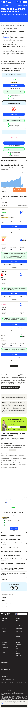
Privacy (24, 429)
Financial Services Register (6, 698)
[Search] (17, 2)
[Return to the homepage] (7, 2)
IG (1, 242)
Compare (21, 229)
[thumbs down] (16, 587)
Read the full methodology (10, 387)
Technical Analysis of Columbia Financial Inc (11, 499)
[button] (23, 427)
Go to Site (14, 85)
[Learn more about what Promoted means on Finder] (16, 503)
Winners (9, 429)
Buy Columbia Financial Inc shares (18, 190)
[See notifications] (20, 2)
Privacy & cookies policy (6, 669)
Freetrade (3, 307)
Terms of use (3, 666)
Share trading (5, 5)
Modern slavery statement (6, 673)
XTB (2, 277)
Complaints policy (4, 676)
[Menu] (1, 2)
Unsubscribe (19, 429)
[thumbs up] (11, 587)
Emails (14, 429)
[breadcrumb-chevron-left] (2, 5)
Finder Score (4, 379)
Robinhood (3, 338)
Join (25, 2)
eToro (2, 215)
